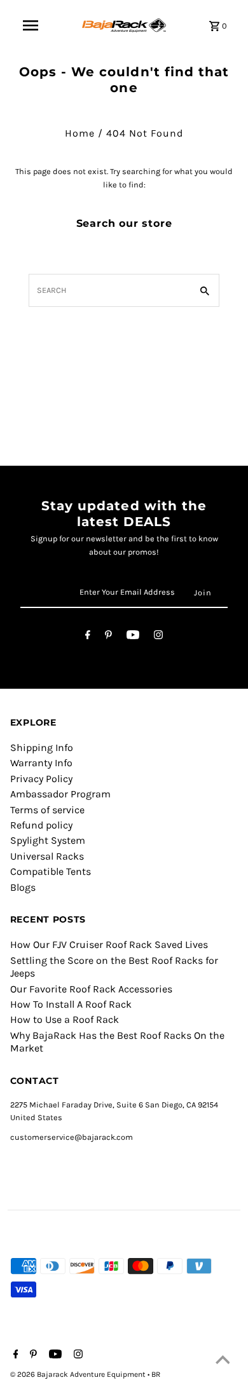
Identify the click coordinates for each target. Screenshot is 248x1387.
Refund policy (41, 825)
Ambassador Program (60, 794)
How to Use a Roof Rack (64, 1019)
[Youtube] (133, 637)
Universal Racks (47, 856)
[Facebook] (87, 637)
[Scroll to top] (222, 1361)
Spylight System (47, 840)
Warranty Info (41, 763)
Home (80, 133)
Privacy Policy (41, 779)
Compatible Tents (50, 871)
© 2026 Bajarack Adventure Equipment (79, 1374)
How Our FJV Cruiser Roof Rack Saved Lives (109, 944)
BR (155, 1374)
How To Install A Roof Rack (71, 1004)
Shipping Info (41, 747)
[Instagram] (158, 637)
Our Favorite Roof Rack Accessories (91, 989)
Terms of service (47, 810)
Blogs (23, 887)
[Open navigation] (30, 25)
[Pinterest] (108, 637)
